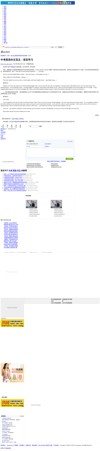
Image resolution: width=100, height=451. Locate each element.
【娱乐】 (6, 232)
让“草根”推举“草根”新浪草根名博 (33, 163)
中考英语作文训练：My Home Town (13, 179)
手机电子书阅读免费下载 (34, 214)
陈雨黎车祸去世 (13, 232)
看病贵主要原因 (13, 242)
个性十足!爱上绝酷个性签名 (8, 161)
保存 (2, 130)
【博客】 (6, 242)
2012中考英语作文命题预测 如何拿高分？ (15, 187)
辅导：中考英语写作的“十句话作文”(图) (15, 185)
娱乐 (5, 11)
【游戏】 (6, 245)
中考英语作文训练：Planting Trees (13, 177)
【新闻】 (6, 223)
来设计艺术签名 (13, 227)
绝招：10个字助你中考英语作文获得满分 (15, 174)
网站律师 (34, 445)
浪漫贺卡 (6, 227)
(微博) (13, 67)
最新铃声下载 (7, 241)
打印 (2, 135)
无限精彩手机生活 (55, 165)
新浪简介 (3, 445)
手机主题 (14, 241)
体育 (5, 10)
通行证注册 (49, 445)
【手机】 (6, 226)
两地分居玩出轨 (13, 236)
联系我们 (22, 445)
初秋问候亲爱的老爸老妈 (11, 231)
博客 (5, 18)
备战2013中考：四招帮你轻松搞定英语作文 (16, 182)
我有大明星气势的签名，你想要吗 (56, 161)
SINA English (41, 445)
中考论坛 (21, 118)
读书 (5, 31)
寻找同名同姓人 (13, 226)
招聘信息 (28, 445)
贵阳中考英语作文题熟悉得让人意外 (14, 184)
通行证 (6, 42)
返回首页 (3, 138)
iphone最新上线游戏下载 (10, 247)
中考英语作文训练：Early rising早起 (13, 180)
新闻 (5, 8)
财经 (5, 13)
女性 (5, 29)
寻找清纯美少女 (13, 239)
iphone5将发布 (13, 223)
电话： (6, 128)
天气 (5, 36)
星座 (5, 34)
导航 (5, 41)
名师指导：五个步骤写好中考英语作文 (14, 189)
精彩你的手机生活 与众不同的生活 (34, 165)
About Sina (9, 445)
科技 (5, 16)
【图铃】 (6, 239)
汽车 (5, 24)
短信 (5, 37)
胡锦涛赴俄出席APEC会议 (11, 224)
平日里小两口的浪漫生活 (11, 234)
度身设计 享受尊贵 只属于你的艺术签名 (35, 166)
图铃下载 (3, 220)
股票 (5, 14)
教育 (5, 33)
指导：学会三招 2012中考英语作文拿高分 (15, 190)
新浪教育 (3, 55)
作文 (19, 171)
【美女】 (6, 236)
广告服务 (15, 445)
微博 (5, 19)
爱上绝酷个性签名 (33, 215)
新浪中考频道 (15, 118)
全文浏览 (3, 132)
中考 (8, 55)
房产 (5, 26)
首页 (5, 6)
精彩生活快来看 (54, 163)
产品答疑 (56, 445)
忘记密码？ (47, 146)
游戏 (5, 28)
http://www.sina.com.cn (6, 64)
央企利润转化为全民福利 (11, 244)
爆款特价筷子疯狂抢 (33, 212)
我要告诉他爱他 (13, 229)
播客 (5, 23)
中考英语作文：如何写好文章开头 (13, 175)
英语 (15, 171)
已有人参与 (70, 141)
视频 (5, 21)
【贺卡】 (6, 229)
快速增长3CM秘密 (33, 209)
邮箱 (5, 39)
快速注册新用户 (48, 143)
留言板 (2, 128)
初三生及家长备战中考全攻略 (19, 55)
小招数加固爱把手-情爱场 (11, 237)
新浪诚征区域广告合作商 (56, 166)
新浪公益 (8, 220)
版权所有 (8, 448)
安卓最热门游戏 (13, 245)
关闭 (2, 137)
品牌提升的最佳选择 (33, 210)
